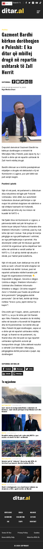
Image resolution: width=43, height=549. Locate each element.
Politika (4, 30)
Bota (4, 433)
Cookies (37, 532)
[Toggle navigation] (39, 11)
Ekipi (20, 521)
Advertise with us (33, 537)
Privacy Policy (23, 532)
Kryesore (8, 512)
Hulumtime (20, 517)
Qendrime (8, 517)
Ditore (33, 517)
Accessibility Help (8, 537)
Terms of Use (6, 532)
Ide (8, 521)
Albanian (6, 3)
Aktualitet (6, 405)
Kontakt (33, 521)
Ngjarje (33, 512)
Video (21, 512)
